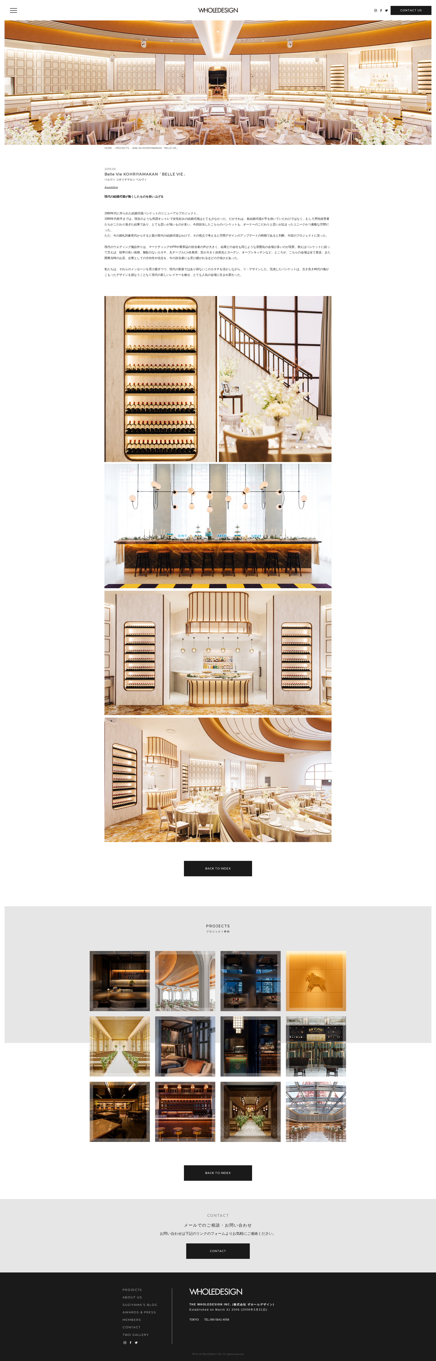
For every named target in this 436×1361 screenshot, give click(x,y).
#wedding (111, 187)
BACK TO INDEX (218, 868)
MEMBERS (132, 1319)
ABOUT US (132, 1297)
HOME (108, 148)
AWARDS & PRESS (139, 1312)
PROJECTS (122, 148)
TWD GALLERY (136, 1334)
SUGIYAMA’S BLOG (140, 1305)
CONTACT (411, 10)
